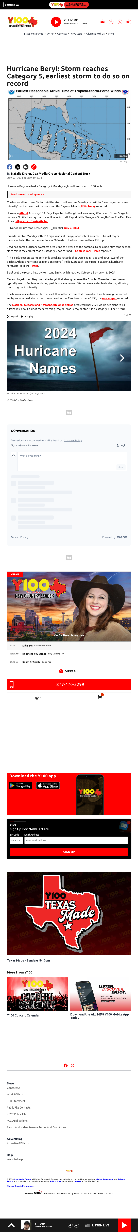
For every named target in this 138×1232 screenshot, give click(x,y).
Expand (14, 316)
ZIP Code (14, 834)
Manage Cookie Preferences (20, 1186)
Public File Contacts (19, 1107)
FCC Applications (17, 1120)
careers (77, 1181)
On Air (50, 33)
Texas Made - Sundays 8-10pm (28, 960)
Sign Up (69, 852)
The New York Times (86, 250)
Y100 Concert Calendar (23, 1015)
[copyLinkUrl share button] (34, 167)
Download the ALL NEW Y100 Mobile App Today (99, 1016)
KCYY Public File (16, 1114)
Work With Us (15, 1094)
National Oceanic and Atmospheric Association (42, 304)
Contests (62, 33)
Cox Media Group (22, 1179)
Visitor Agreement (104, 1179)
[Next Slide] (121, 358)
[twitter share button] (17, 167)
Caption (121, 156)
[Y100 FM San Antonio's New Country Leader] (69, 4)
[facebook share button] (9, 167)
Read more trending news (27, 194)
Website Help (15, 1159)
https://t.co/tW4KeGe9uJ (31, 221)
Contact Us (14, 1087)
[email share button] (25, 167)
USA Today (88, 206)
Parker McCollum (75, 23)
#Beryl (23, 213)
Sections (10, 4)
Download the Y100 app (32, 776)
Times (34, 265)
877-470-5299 (70, 684)
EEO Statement (16, 1100)
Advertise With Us (95, 33)
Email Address (31, 834)
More (111, 33)
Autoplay (29, 316)
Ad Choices (55, 1181)
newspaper (109, 298)
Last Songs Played (33, 33)
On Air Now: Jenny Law (69, 635)
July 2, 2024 (71, 228)
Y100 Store (76, 33)
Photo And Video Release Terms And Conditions (36, 1127)
